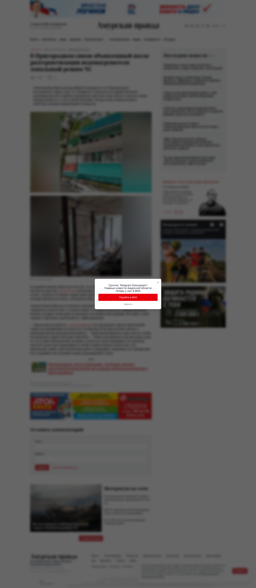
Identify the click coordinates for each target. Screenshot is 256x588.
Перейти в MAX (128, 297)
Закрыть (128, 304)
